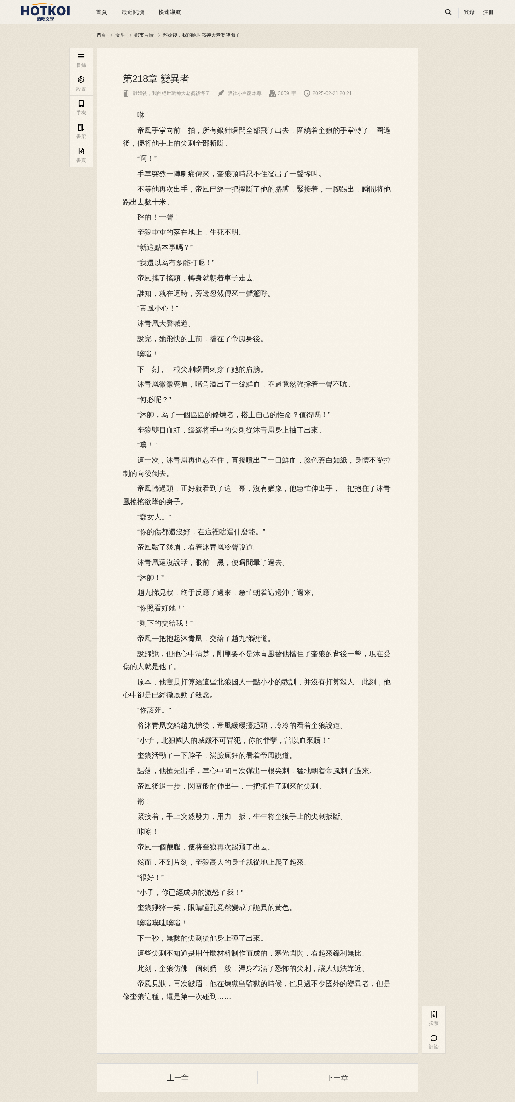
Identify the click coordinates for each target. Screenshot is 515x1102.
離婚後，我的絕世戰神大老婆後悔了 (201, 35)
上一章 (178, 1078)
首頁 (101, 12)
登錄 (469, 12)
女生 (120, 35)
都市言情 (144, 35)
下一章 (337, 1078)
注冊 (488, 12)
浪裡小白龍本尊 (240, 93)
